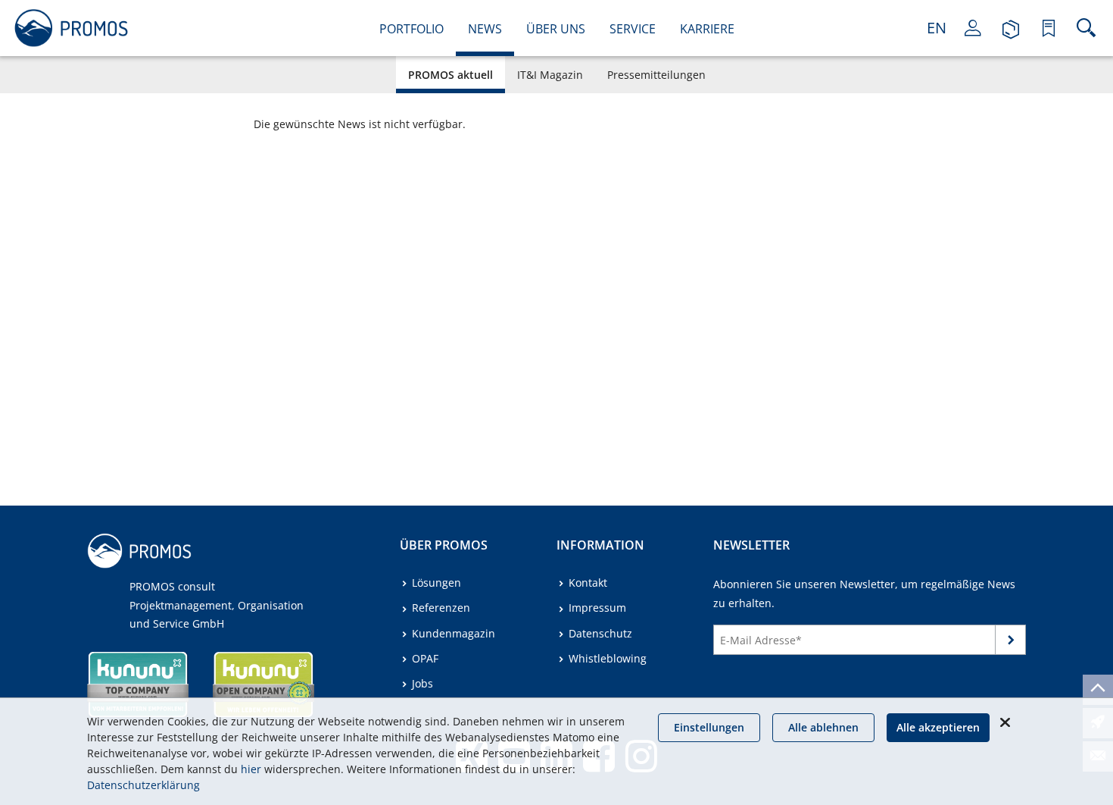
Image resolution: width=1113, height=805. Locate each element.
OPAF (425, 658)
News (485, 28)
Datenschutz (600, 633)
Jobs (422, 683)
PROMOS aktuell (450, 74)
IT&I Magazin (550, 74)
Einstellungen (709, 727)
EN (936, 27)
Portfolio (411, 28)
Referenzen (441, 607)
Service (633, 28)
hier (251, 769)
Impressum (597, 607)
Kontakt (588, 582)
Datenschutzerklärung (143, 785)
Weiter (1011, 643)
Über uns (555, 28)
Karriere (707, 28)
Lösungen (436, 582)
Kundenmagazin (453, 633)
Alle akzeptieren (938, 727)
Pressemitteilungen (656, 74)
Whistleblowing (608, 658)
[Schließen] (1005, 722)
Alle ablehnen (823, 727)
